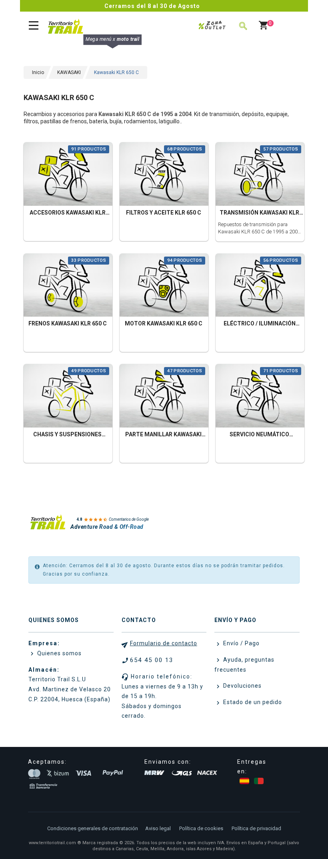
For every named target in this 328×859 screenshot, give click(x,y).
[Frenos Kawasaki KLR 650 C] (68, 286)
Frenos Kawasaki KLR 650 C (67, 323)
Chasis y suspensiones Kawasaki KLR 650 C (67, 435)
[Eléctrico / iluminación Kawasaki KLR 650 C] (260, 286)
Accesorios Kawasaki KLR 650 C (68, 213)
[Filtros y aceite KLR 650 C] (164, 175)
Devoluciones (242, 685)
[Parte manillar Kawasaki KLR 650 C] (164, 397)
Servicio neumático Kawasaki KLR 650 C (259, 435)
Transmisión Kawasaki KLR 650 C (259, 213)
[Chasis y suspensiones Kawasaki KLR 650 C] (68, 397)
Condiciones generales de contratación (92, 828)
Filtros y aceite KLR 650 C (163, 212)
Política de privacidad (256, 828)
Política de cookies (201, 828)
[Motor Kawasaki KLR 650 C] (164, 286)
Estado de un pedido (252, 702)
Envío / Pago (241, 643)
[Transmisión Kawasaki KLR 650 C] (260, 175)
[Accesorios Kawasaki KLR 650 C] (68, 175)
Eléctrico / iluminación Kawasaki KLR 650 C (260, 324)
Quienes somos (59, 653)
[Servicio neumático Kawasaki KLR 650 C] (260, 397)
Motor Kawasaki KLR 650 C (163, 323)
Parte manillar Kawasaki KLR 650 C (163, 435)
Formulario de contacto (163, 643)
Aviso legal (158, 828)
